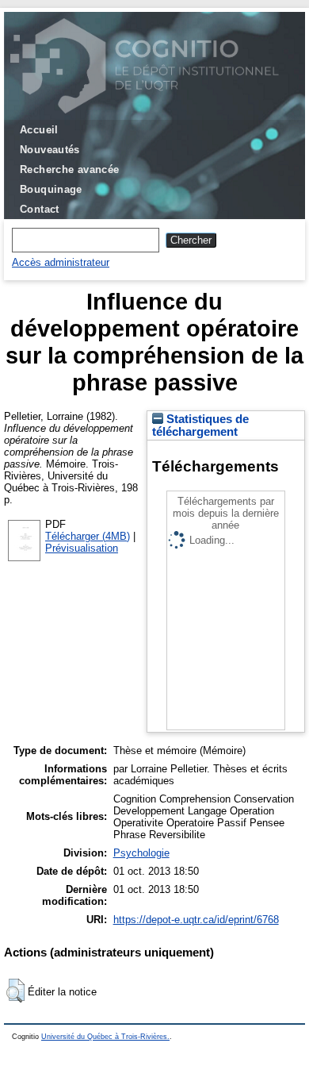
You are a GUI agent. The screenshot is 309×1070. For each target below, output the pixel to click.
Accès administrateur (60, 262)
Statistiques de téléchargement (200, 425)
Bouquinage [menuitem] (51, 189)
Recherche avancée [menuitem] (70, 169)
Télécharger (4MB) (87, 536)
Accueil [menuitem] (39, 130)
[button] (15, 991)
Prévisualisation (81, 548)
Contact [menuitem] (39, 209)
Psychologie (141, 853)
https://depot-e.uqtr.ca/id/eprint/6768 (196, 920)
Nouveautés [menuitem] (50, 150)
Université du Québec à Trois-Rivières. (105, 1037)
